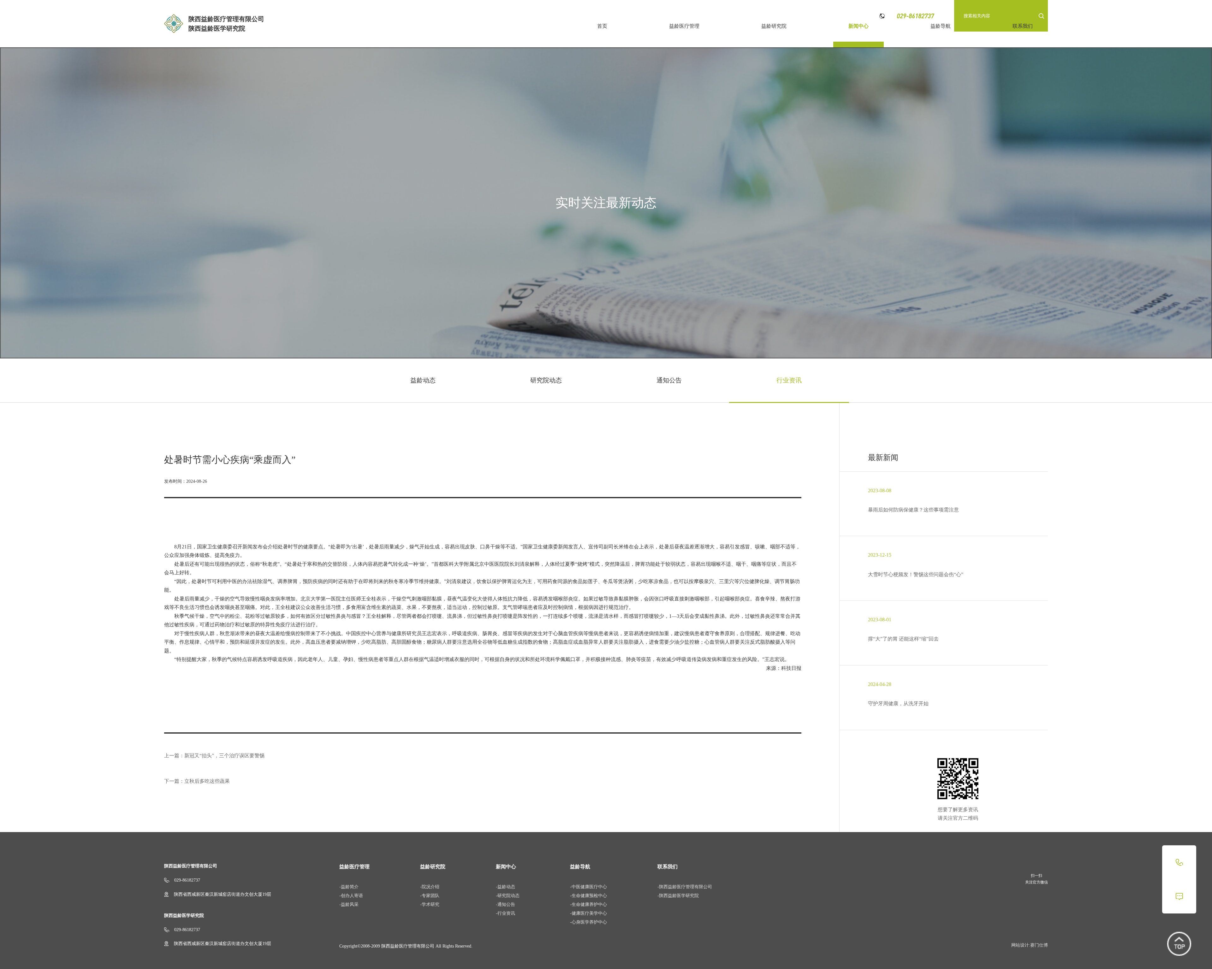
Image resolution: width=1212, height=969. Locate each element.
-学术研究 (429, 904)
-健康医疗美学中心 (588, 913)
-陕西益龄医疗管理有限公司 (684, 886)
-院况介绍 (429, 886)
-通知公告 (505, 904)
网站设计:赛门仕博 (1029, 945)
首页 (602, 26)
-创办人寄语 (351, 895)
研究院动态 (546, 380)
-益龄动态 (505, 886)
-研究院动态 (508, 895)
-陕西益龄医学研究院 (678, 895)
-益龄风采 (349, 904)
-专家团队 (429, 895)
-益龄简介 (349, 886)
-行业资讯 (505, 913)
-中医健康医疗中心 (588, 886)
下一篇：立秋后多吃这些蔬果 (197, 781)
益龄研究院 (774, 26)
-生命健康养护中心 (588, 904)
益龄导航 (940, 26)
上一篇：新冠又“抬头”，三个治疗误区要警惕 (214, 755)
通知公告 (669, 380)
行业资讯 (789, 380)
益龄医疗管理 (684, 26)
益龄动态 (423, 380)
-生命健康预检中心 (588, 895)
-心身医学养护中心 (588, 922)
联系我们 (1023, 26)
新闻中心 (858, 26)
